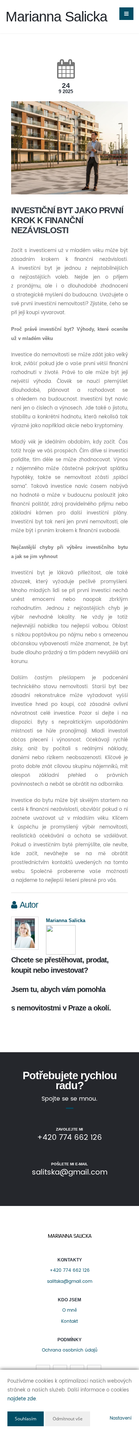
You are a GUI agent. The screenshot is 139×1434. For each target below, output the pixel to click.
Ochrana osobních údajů (69, 1350)
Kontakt (69, 1321)
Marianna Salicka (65, 920)
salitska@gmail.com (69, 1281)
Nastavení (121, 1418)
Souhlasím (25, 1419)
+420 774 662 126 (70, 1270)
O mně (69, 1310)
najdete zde (21, 1399)
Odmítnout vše (68, 1419)
